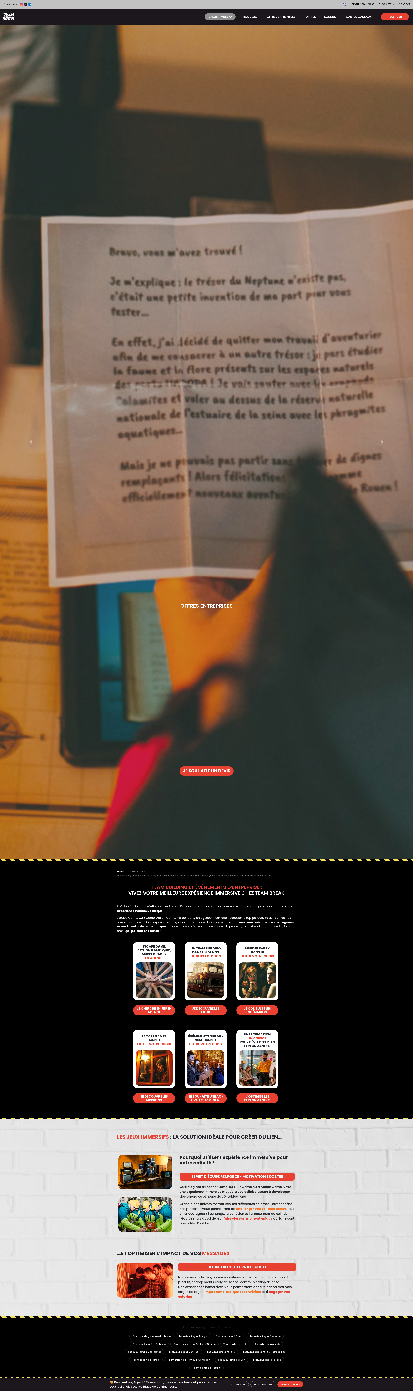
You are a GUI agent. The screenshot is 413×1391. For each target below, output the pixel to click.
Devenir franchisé (363, 4)
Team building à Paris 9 (146, 1359)
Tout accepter (290, 1384)
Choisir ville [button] (218, 17)
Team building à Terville (206, 1367)
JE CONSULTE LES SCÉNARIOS (257, 1010)
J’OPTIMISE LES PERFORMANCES (257, 1098)
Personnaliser (263, 1384)
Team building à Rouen (231, 1359)
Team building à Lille (235, 1344)
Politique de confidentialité (158, 1387)
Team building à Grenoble (265, 1336)
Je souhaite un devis (206, 771)
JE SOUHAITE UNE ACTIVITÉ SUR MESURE (205, 1098)
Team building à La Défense (149, 1344)
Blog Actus (386, 4)
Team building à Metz (267, 1344)
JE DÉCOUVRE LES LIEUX (206, 1010)
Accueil (120, 871)
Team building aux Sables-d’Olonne (194, 1344)
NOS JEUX (250, 17)
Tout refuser (236, 1384)
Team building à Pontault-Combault (188, 1359)
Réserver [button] (395, 17)
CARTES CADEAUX (359, 17)
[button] (31, 442)
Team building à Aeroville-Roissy (151, 1336)
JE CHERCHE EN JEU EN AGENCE (154, 1010)
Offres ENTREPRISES (281, 17)
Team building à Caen (229, 1336)
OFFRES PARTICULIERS (321, 17)
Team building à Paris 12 (221, 1352)
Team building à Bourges (193, 1336)
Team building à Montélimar (144, 1352)
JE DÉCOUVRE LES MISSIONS (154, 1098)
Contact (404, 4)
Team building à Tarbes (267, 1359)
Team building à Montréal (184, 1352)
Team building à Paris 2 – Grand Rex (264, 1352)
